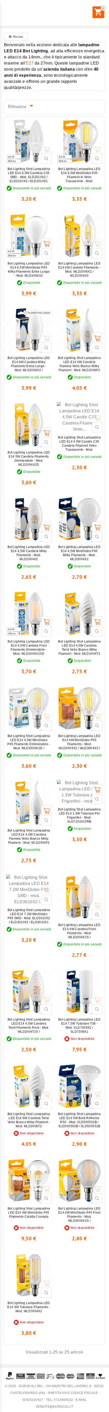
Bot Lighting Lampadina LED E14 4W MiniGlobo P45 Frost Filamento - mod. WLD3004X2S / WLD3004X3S (79, 1217)
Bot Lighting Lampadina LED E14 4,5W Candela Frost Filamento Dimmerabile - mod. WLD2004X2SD (29, 647)
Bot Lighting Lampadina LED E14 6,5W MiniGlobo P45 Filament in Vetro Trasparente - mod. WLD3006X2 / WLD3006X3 (79, 177)
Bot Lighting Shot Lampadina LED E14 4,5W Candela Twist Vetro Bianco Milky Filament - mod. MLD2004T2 (79, 647)
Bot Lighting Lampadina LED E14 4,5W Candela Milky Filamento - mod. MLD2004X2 (29, 553)
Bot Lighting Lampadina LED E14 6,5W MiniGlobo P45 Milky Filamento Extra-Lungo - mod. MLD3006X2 (29, 269)
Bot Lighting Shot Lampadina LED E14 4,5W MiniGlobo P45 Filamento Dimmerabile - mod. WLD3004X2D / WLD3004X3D (28, 744)
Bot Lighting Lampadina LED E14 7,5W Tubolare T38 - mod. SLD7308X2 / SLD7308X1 (79, 1025)
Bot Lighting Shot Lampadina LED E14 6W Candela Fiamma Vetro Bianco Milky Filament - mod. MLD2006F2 (79, 364)
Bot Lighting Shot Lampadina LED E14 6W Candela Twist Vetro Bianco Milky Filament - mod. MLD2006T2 (29, 1120)
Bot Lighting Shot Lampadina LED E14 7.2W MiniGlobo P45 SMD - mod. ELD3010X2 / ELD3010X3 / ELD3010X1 (29, 916)
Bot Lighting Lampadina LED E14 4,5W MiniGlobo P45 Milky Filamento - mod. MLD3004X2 (79, 553)
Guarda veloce (46, 159)
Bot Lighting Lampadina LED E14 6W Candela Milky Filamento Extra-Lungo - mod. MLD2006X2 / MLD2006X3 (29, 366)
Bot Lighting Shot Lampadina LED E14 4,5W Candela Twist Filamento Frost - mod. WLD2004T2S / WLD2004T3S (29, 1028)
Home (17, 37)
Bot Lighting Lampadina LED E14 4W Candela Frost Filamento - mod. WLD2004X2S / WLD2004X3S (79, 933)
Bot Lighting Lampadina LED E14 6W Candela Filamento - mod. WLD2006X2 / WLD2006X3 (79, 269)
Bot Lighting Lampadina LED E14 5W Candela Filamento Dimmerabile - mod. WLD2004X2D (29, 458)
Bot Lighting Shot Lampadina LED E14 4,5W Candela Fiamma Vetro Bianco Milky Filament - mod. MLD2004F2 (29, 836)
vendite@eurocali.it (55, 1406)
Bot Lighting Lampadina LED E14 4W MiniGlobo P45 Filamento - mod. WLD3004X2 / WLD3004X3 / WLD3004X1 (79, 744)
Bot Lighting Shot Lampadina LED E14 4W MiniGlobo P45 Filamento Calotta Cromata (29, 1212)
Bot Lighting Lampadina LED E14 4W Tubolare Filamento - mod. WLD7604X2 (28, 1307)
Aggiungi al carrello (46, 149)
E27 (29, 63)
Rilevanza (19, 105)
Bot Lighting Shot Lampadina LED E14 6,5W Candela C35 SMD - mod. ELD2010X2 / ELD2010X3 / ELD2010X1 (29, 175)
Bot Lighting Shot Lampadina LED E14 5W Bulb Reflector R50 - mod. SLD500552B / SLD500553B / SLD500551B (79, 1120)
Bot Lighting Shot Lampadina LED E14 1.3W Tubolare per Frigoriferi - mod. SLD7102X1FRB (79, 815)
